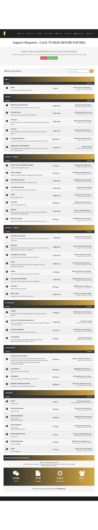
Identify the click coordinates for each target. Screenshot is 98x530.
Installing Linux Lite (17, 180)
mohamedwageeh (76, 402)
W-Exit (79, 410)
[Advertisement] (49, 14)
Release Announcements (19, 105)
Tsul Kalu (79, 174)
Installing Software (17, 187)
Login (45, 58)
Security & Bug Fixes (18, 138)
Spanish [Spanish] (17, 416)
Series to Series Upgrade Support (22, 165)
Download (49, 33)
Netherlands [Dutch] (18, 434)
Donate (59, 33)
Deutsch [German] (17, 408)
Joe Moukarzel (77, 203)
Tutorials (14, 202)
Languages (9, 393)
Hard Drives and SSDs (18, 236)
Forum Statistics (22, 458)
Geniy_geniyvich (77, 443)
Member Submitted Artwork (20, 383)
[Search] (91, 71)
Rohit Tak (78, 264)
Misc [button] (90, 33)
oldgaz (79, 248)
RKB (80, 360)
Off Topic (14, 120)
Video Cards (15, 293)
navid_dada (78, 313)
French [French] (16, 425)
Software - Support (11, 157)
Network (14, 245)
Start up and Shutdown (19, 279)
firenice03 (21, 214)
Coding (13, 311)
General (7, 97)
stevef (79, 148)
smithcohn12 (60, 489)
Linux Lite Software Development (22, 320)
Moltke (21, 420)
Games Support (16, 172)
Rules (7, 79)
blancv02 (78, 273)
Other (13, 195)
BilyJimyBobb (77, 212)
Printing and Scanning (18, 254)
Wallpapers (14, 376)
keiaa (79, 385)
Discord (68, 33)
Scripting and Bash (17, 329)
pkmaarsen (78, 435)
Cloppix (79, 287)
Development (9, 303)
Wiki (40, 33)
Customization (10, 348)
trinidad (31, 341)
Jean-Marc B (22, 429)
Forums (21, 33)
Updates (14, 209)
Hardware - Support (11, 228)
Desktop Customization (19, 356)
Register (53, 58)
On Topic (14, 129)
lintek (79, 378)
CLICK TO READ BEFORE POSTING (62, 42)
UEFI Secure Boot (16, 218)
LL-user (79, 238)
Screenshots (15, 369)
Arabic (13, 401)
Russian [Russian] (17, 441)
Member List (80, 33)
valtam (79, 89)
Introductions (15, 112)
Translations (15, 337)
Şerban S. (78, 106)
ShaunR (79, 280)
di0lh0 (79, 450)
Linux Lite (31, 33)
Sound (13, 271)
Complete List (53, 462)
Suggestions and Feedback (20, 146)
